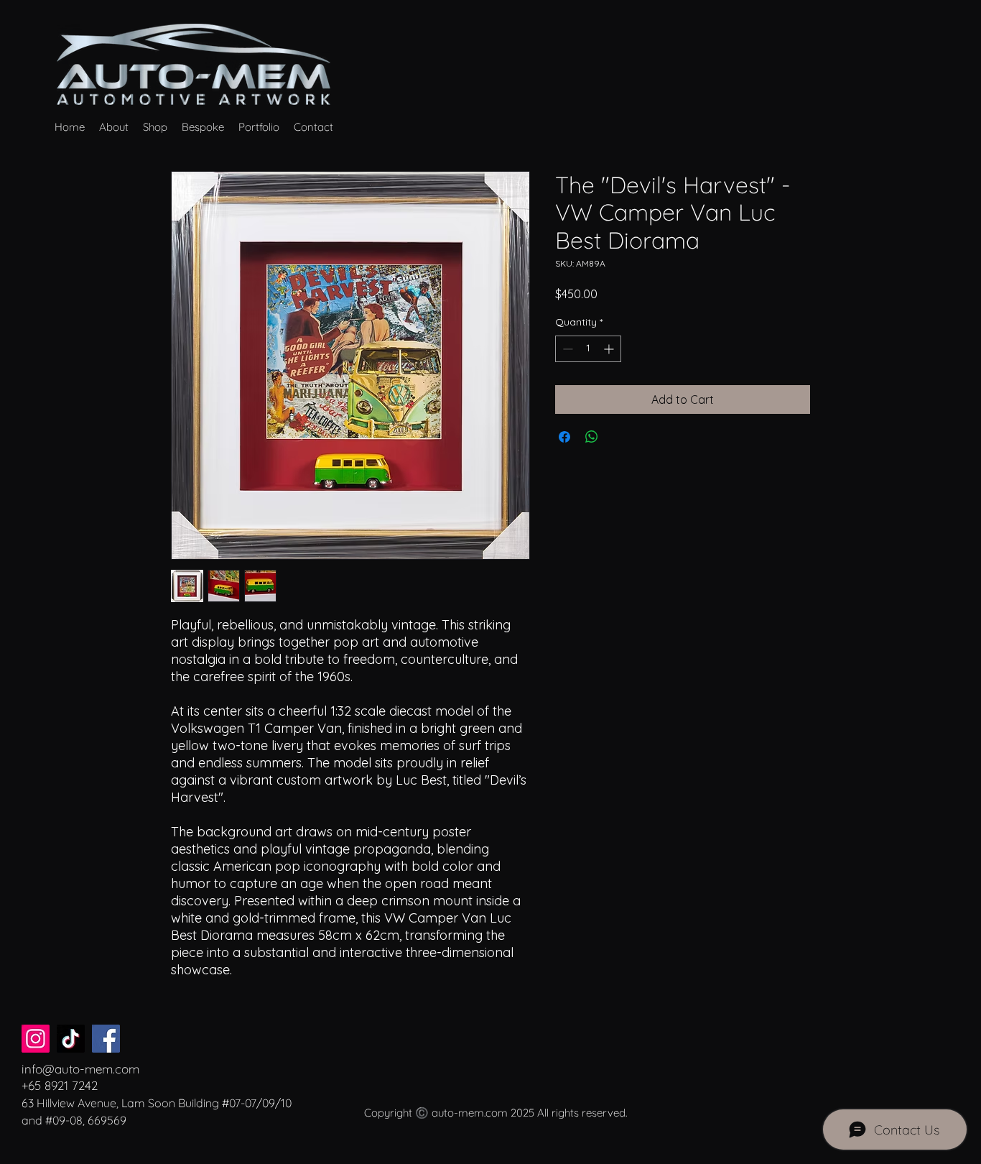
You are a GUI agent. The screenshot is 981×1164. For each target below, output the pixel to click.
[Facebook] (106, 1039)
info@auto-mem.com (80, 1068)
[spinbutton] (588, 348)
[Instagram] (36, 1039)
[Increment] (610, 348)
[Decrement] (566, 348)
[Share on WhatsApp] (591, 436)
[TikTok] (71, 1039)
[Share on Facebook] (564, 436)
